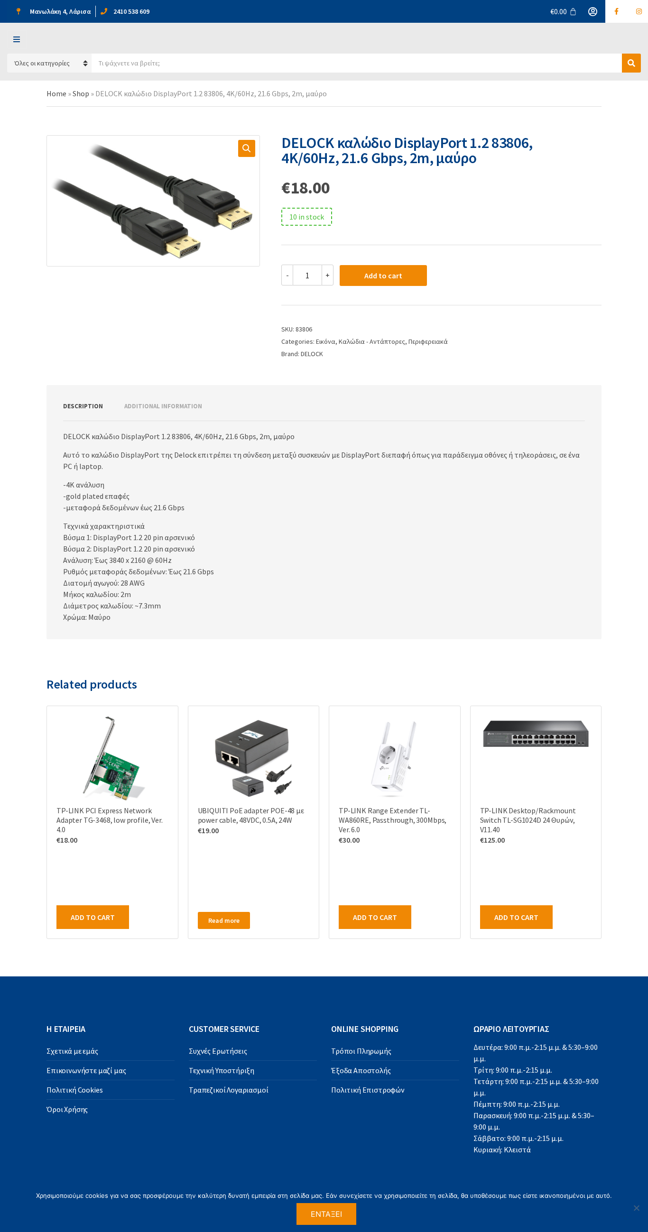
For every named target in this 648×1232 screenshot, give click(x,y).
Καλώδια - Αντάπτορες (372, 341)
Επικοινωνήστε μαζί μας (86, 1070)
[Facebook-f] (616, 11)
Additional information (163, 406)
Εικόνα (325, 341)
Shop (81, 93)
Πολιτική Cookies (74, 1089)
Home (56, 93)
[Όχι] (636, 1208)
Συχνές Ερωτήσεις (218, 1051)
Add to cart (383, 275)
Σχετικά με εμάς (72, 1051)
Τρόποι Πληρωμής (361, 1051)
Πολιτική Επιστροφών (368, 1089)
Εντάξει (327, 1214)
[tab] (83, 406)
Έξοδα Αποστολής (361, 1070)
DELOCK (312, 353)
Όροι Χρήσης (67, 1109)
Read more (224, 920)
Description (83, 406)
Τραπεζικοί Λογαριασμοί (228, 1089)
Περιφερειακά (428, 341)
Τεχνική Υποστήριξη (221, 1070)
